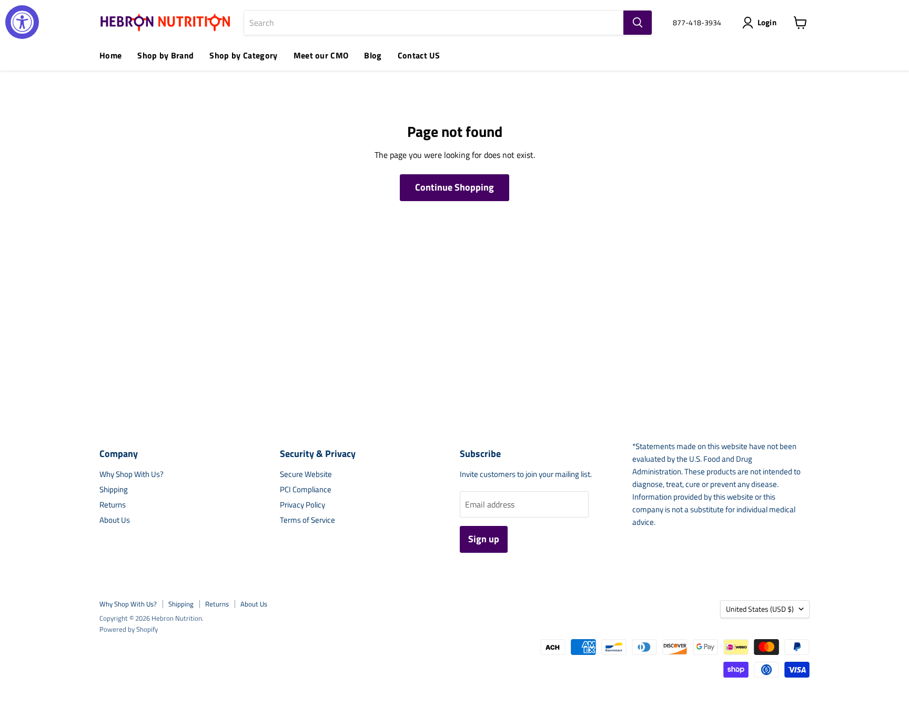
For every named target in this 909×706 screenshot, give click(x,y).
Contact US (419, 55)
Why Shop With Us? (131, 474)
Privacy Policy (302, 505)
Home (110, 55)
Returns (112, 505)
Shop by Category (243, 55)
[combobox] (433, 23)
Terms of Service (307, 520)
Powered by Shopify (128, 629)
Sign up (483, 539)
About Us (114, 520)
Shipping (113, 489)
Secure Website (306, 474)
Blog (372, 55)
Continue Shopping (454, 187)
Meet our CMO (321, 55)
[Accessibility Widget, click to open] (22, 22)
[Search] (637, 23)
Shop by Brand (165, 55)
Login (767, 22)
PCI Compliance (305, 489)
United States (760, 608)
